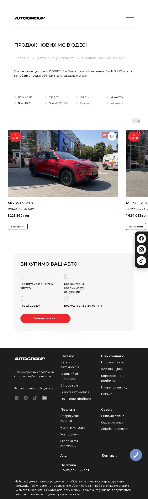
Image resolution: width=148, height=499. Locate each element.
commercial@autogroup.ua (32, 376)
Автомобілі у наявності (55, 58)
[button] (37, 388)
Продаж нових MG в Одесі (103, 58)
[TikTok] (141, 260)
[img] (130, 18)
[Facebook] (141, 238)
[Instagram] (141, 249)
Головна (22, 58)
